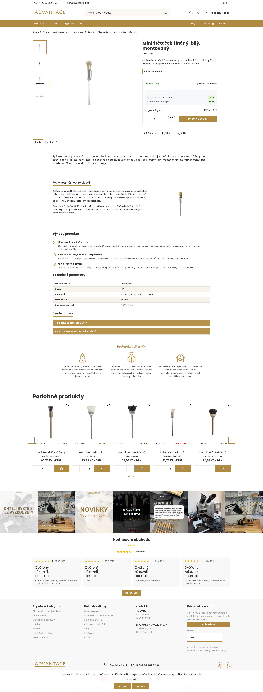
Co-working (207, 23)
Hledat (166, 13)
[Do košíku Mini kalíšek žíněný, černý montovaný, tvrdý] (223, 468)
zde (199, 674)
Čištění (36, 624)
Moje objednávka (93, 620)
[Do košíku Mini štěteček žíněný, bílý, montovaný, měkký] (183, 468)
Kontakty (224, 23)
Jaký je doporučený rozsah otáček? (76, 331)
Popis (38, 142)
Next (231, 440)
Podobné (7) (51, 142)
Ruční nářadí (40, 615)
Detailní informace (153, 71)
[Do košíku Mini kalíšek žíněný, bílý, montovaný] (102, 468)
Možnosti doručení (208, 83)
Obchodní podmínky (95, 624)
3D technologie (41, 637)
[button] (125, 83)
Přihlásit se (208, 624)
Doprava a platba (93, 611)
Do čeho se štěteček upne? (72, 322)
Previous (31, 440)
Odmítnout (122, 686)
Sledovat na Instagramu (131, 512)
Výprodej (69, 23)
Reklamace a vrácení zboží (99, 615)
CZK (225, 3)
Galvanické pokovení (44, 620)
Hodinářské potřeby (43, 633)
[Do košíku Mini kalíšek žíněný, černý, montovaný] (142, 468)
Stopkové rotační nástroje (47, 611)
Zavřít (193, 137)
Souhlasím (140, 686)
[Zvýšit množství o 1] (161, 119)
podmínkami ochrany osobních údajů (207, 650)
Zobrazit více (132, 593)
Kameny (37, 628)
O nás (87, 637)
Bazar (83, 23)
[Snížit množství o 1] (148, 119)
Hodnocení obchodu (131, 539)
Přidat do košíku (197, 119)
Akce (56, 23)
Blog (193, 23)
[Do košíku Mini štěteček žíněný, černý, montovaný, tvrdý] (61, 468)
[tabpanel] (50, 437)
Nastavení (131, 679)
